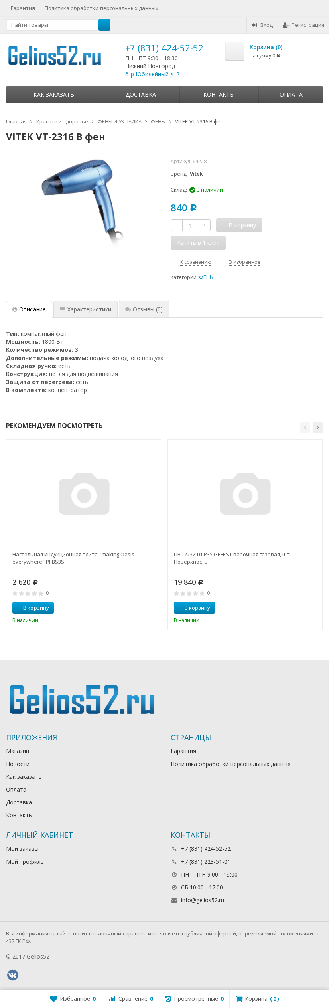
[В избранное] (152, 608)
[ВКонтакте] (12, 975)
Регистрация (308, 24)
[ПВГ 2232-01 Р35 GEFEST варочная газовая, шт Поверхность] (245, 496)
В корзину (36, 607)
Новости (18, 764)
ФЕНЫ (206, 277)
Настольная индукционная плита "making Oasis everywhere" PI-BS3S (73, 558)
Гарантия (23, 8)
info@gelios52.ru (202, 900)
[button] (305, 427)
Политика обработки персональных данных (101, 8)
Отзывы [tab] (148, 309)
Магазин (17, 751)
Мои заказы (22, 848)
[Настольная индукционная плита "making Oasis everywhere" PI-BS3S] (84, 496)
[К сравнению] (140, 608)
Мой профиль (25, 861)
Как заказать (53, 94)
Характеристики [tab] (89, 309)
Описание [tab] (32, 309)
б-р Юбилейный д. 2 (152, 74)
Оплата (291, 94)
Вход (266, 24)
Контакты (219, 94)
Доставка (141, 94)
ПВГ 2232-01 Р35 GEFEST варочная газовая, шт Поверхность (232, 558)
